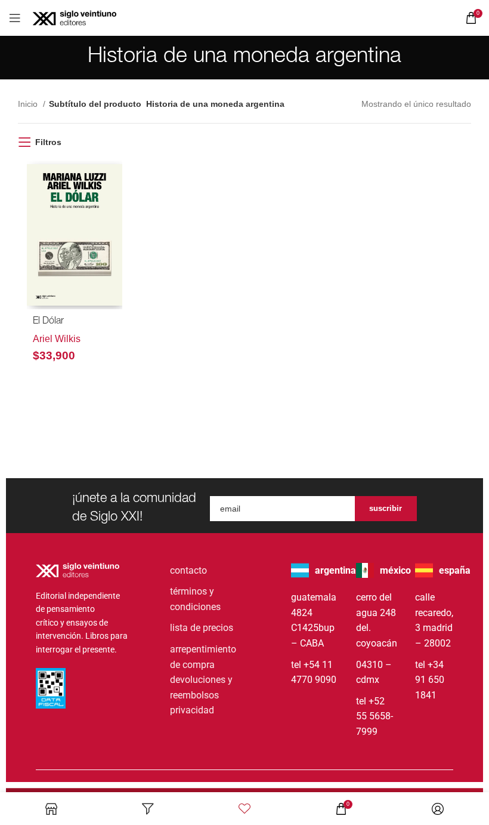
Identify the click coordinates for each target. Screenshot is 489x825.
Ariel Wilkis (57, 339)
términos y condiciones (195, 599)
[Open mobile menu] (15, 18)
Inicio (29, 104)
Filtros (48, 142)
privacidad (192, 710)
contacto (188, 570)
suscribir (385, 508)
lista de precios (201, 627)
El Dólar (48, 322)
